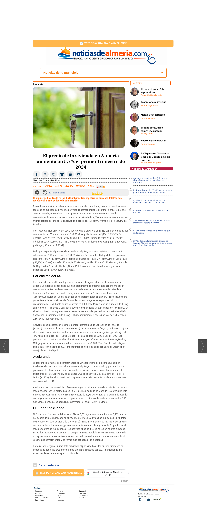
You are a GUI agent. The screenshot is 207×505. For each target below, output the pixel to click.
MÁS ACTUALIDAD (42, 498)
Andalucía (69, 186)
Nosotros (60, 500)
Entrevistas (39, 500)
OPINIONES (138, 83)
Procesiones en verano (153, 102)
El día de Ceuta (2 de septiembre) (152, 90)
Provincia (82, 493)
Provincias (80, 186)
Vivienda (48, 186)
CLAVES (60, 498)
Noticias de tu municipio (60, 72)
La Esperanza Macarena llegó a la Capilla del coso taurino (155, 157)
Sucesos (38, 491)
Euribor (91, 186)
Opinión (60, 495)
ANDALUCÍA (83, 495)
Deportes (39, 495)
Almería (60, 491)
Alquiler (58, 186)
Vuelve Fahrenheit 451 (153, 140)
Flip (100, 186)
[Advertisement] (103, 20)
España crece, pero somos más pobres (152, 129)
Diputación (83, 491)
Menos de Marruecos (153, 114)
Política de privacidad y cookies (149, 494)
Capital (38, 493)
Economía (38, 84)
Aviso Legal (142, 496)
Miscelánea (83, 498)
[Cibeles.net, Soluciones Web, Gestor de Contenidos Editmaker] (157, 499)
